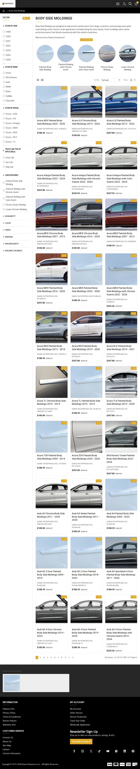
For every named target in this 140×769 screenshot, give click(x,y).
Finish (8, 230)
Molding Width (12, 243)
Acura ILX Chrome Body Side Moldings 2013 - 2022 (86, 122)
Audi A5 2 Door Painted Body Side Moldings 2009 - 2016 (51, 574)
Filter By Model (12, 108)
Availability (10, 216)
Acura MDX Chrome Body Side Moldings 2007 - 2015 (51, 235)
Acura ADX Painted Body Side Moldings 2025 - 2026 (51, 122)
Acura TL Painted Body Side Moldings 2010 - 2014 (86, 402)
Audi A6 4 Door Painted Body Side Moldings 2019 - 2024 (86, 632)
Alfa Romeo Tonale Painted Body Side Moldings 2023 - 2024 (121, 458)
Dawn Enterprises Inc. (47, 129)
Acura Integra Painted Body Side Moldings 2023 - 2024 (51, 177)
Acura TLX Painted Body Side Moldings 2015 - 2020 (121, 402)
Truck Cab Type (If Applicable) (13, 150)
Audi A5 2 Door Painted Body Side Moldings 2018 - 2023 (86, 574)
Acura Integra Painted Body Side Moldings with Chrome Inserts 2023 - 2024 (86, 178)
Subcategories (11, 175)
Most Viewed (31, 668)
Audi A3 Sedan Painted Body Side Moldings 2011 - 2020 (86, 516)
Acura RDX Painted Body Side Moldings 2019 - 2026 (86, 348)
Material (9, 236)
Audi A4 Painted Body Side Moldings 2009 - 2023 (120, 515)
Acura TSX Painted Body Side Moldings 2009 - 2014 (51, 457)
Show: (125, 80)
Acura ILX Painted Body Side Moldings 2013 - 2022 (121, 122)
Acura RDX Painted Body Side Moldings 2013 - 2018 (51, 348)
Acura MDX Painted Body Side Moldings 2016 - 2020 (51, 290)
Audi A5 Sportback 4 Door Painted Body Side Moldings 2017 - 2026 (121, 574)
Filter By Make (11, 67)
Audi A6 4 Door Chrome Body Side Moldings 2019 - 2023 (51, 632)
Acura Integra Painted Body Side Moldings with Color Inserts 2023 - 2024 (121, 178)
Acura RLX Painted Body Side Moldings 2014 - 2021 (121, 348)
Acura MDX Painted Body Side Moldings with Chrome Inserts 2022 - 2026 (121, 291)
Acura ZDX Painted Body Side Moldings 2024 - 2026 (86, 457)
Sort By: (97, 80)
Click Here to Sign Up (81, 741)
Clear (27, 18)
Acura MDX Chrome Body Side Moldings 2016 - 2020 (86, 235)
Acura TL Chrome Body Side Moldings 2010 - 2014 (51, 402)
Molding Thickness (13, 250)
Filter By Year (11, 25)
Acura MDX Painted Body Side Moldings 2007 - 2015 (121, 235)
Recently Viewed (12, 668)
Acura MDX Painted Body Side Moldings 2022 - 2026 (86, 290)
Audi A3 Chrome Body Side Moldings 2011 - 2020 (51, 515)
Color (8, 223)
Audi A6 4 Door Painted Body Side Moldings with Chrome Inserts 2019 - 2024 (119, 634)
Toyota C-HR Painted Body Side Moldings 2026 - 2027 (44, 676)
